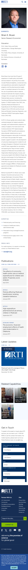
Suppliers (3, 510)
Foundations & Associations (8, 504)
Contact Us (21, 512)
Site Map (21, 504)
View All (5, 345)
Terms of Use (22, 508)
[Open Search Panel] (22, 2)
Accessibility (22, 510)
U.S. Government (5, 500)
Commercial (4, 502)
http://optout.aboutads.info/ (12, 563)
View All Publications (9, 264)
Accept (15, 567)
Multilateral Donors (6, 506)
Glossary (21, 506)
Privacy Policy (22, 500)
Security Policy (22, 502)
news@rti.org (7, 252)
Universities (4, 508)
